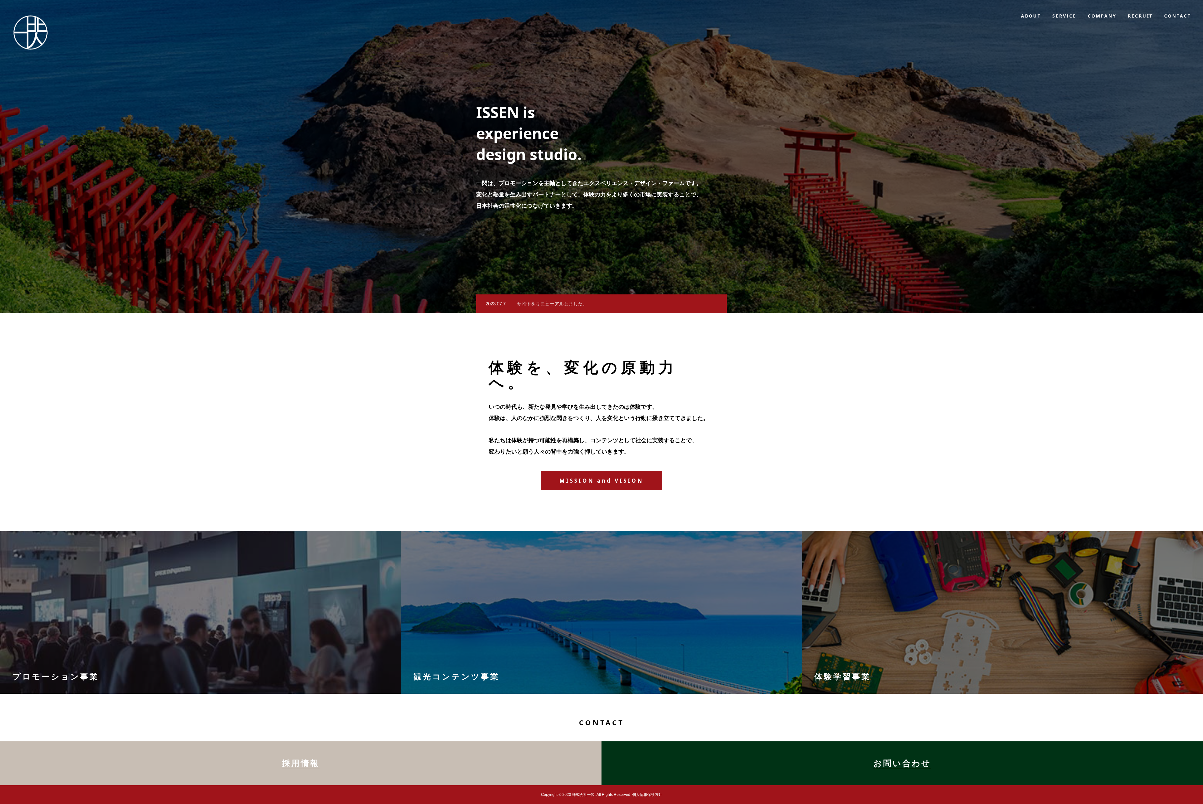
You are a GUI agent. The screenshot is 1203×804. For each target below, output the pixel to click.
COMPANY (1102, 16)
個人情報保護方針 (647, 794)
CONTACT (1177, 16)
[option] (601, 303)
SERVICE (1064, 16)
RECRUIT (1140, 16)
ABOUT (1031, 16)
